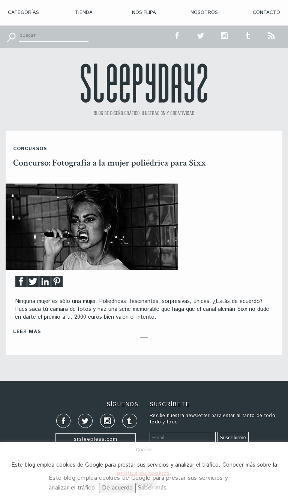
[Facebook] (21, 283)
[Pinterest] (57, 283)
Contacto (266, 12)
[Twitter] (33, 283)
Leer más (27, 331)
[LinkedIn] (45, 283)
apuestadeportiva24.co (26, 397)
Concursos (30, 148)
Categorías (23, 12)
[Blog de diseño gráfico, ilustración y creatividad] (144, 89)
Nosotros (204, 12)
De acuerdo (117, 487)
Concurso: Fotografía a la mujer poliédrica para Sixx (109, 163)
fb (177, 35)
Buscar (11, 36)
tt (201, 35)
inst (224, 35)
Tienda (84, 12)
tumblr (248, 35)
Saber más (152, 487)
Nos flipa (144, 12)
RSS (272, 35)
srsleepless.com (95, 439)
